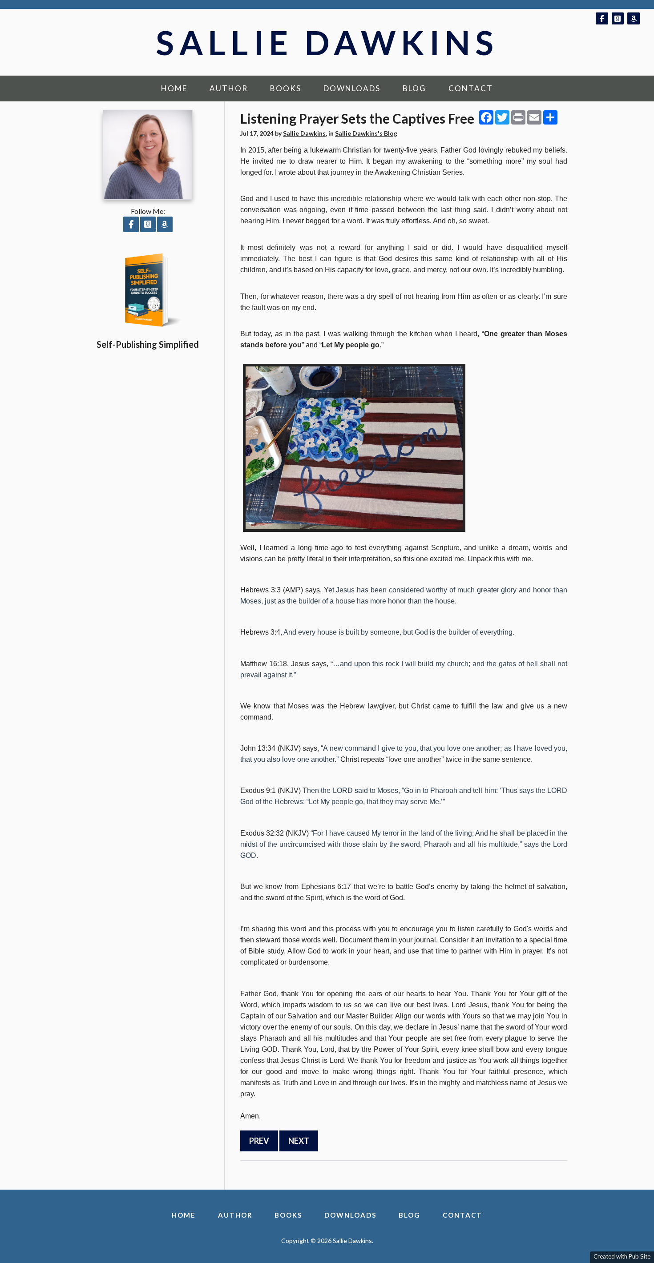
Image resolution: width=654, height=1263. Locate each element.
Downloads (351, 88)
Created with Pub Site (621, 1256)
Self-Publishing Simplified (148, 344)
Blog (414, 88)
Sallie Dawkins (327, 42)
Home (174, 88)
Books (285, 88)
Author (229, 88)
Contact (470, 88)
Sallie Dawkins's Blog (366, 133)
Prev (259, 1141)
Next (298, 1141)
